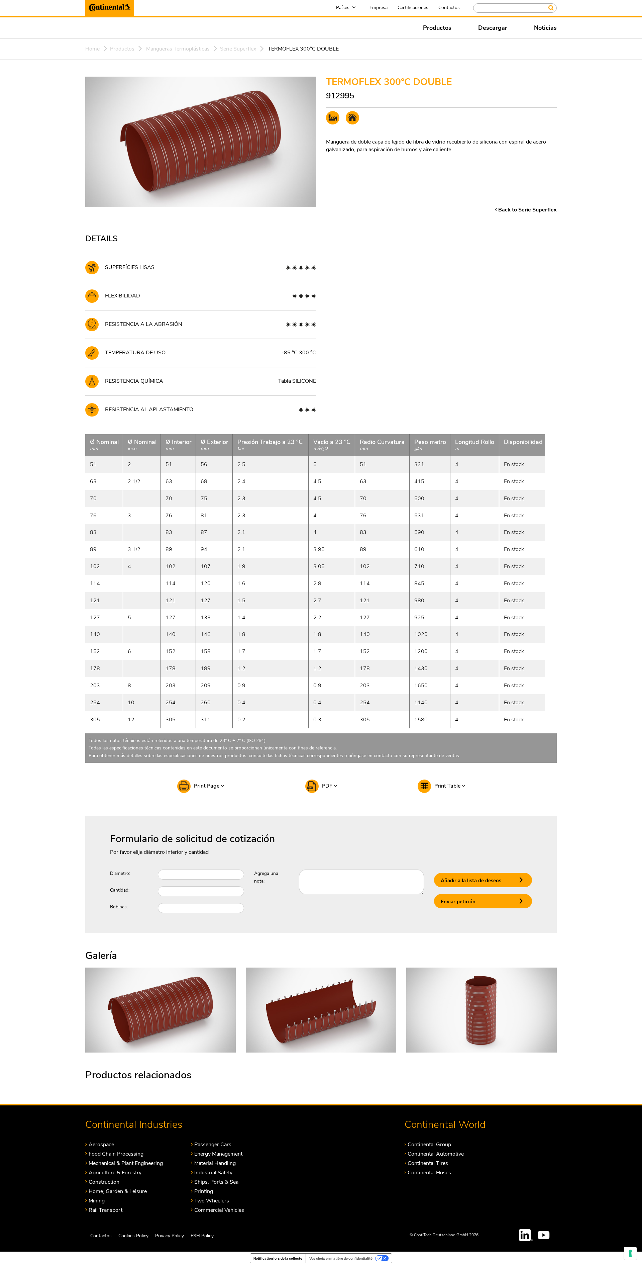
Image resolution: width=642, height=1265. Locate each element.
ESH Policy (202, 1236)
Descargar (492, 28)
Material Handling (215, 1163)
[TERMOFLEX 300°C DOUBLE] (160, 1009)
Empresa (378, 7)
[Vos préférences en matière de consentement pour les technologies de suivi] (630, 1253)
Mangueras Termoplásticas (178, 49)
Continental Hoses (429, 1172)
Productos (437, 28)
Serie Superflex (238, 49)
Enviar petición (458, 901)
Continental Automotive (436, 1153)
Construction (104, 1181)
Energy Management (218, 1153)
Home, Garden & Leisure (118, 1191)
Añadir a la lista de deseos (471, 880)
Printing (203, 1191)
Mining (97, 1200)
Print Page (207, 786)
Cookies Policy (133, 1236)
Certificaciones (413, 7)
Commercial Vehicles (219, 1209)
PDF (328, 786)
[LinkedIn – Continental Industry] (526, 1235)
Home (92, 49)
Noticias (545, 28)
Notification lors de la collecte (277, 1258)
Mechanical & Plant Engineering (126, 1163)
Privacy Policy (169, 1236)
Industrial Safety (213, 1172)
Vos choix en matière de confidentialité (340, 1258)
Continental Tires (428, 1163)
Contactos (449, 7)
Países (342, 7)
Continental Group (429, 1144)
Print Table (448, 786)
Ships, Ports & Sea (216, 1181)
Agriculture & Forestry (115, 1172)
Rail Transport (105, 1209)
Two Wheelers (211, 1200)
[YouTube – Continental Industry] (544, 1235)
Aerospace (101, 1144)
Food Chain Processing (116, 1153)
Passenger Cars (212, 1144)
